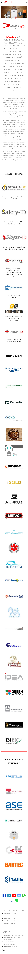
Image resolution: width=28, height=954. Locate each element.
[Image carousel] (14, 12)
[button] (2, 2)
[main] (14, 63)
